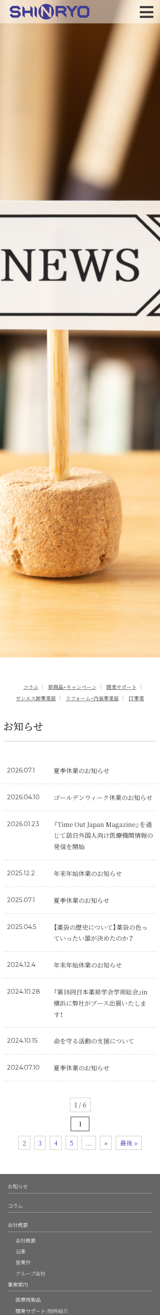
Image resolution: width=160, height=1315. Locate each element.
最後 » (128, 1143)
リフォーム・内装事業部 (92, 698)
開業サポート (121, 687)
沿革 (21, 1251)
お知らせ (18, 1186)
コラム (30, 687)
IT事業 (136, 698)
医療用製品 (28, 1299)
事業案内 (18, 1284)
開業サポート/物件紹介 (42, 1311)
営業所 (23, 1262)
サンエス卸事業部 (36, 698)
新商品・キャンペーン (72, 687)
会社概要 (18, 1225)
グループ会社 (30, 1273)
